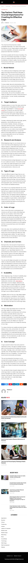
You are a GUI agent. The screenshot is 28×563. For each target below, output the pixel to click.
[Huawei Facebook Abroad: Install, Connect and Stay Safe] (4, 477)
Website (3, 547)
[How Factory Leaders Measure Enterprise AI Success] (14, 429)
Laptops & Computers (6, 528)
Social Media (4, 538)
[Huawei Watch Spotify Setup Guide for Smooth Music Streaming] (14, 407)
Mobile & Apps (4, 532)
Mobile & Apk (4, 530)
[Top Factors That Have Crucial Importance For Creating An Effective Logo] (14, 33)
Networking (3, 534)
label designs (19, 281)
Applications (4, 518)
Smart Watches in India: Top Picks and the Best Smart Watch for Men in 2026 (18, 507)
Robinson (7, 22)
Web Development (5, 545)
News (2, 536)
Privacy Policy (17, 555)
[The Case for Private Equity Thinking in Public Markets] (14, 452)
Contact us (10, 555)
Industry (3, 526)
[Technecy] (14, 2)
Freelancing (3, 524)
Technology (4, 9)
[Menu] (2, 2)
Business (3, 520)
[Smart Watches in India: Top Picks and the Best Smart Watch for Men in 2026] (4, 507)
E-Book (2, 522)
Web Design (4, 543)
